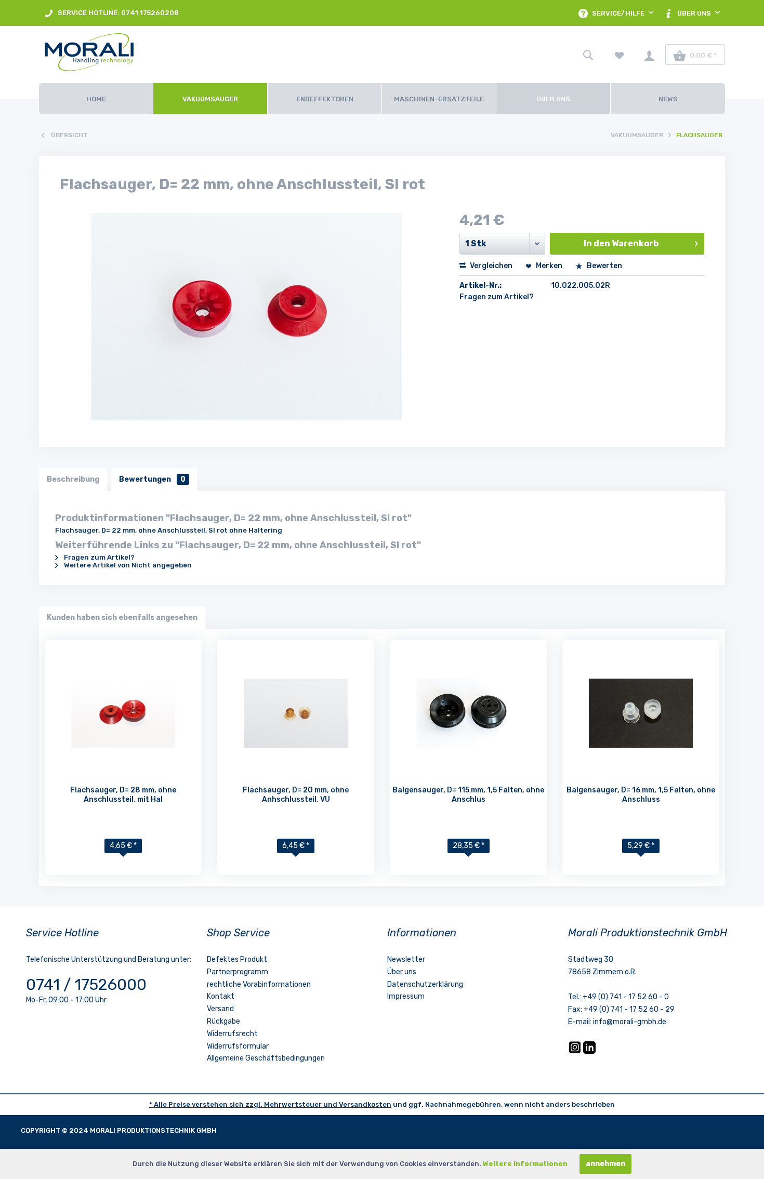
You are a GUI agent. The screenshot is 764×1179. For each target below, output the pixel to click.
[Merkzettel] (619, 54)
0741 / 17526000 (86, 984)
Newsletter (406, 959)
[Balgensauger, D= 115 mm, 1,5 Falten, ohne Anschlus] (468, 713)
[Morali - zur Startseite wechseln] (148, 54)
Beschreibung (73, 479)
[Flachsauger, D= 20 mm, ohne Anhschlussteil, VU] (295, 713)
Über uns (401, 972)
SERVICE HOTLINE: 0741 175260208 (117, 13)
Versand (220, 1008)
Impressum (406, 996)
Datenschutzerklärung (425, 984)
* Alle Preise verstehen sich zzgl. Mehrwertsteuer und (244, 1104)
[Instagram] (575, 1051)
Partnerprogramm (237, 972)
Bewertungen (152, 479)
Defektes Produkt (237, 959)
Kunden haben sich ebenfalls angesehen (122, 617)
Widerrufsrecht (232, 1033)
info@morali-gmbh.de (629, 1021)
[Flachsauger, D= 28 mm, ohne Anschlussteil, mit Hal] (123, 713)
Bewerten (603, 265)
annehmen (605, 1163)
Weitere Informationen (525, 1164)
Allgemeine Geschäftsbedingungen (266, 1058)
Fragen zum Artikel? (496, 297)
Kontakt (220, 996)
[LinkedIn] (589, 1051)
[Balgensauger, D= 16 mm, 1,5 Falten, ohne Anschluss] (640, 713)
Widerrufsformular (238, 1046)
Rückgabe (223, 1021)
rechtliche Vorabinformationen (259, 984)
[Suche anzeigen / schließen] (587, 54)
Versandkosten (365, 1104)
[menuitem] (111, 13)
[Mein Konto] (649, 54)
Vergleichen (490, 265)
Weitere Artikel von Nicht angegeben (127, 565)
